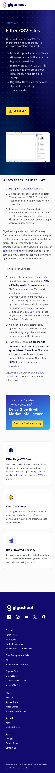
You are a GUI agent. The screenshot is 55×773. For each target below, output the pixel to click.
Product (9, 630)
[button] (52, 5)
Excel (25, 312)
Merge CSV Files (13, 685)
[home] (14, 5)
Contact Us (11, 748)
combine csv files (12, 251)
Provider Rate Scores (16, 711)
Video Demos (12, 707)
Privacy (9, 739)
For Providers (12, 635)
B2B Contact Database (17, 664)
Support (9, 718)
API (7, 660)
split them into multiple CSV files (29, 475)
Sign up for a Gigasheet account (25, 188)
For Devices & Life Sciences (19, 648)
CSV (31, 312)
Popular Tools (12, 671)
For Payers (11, 639)
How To (9, 697)
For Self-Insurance (14, 644)
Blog (8, 693)
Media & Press (13, 727)
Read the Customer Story (27, 423)
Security (9, 734)
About (8, 723)
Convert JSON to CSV (16, 680)
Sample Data (12, 702)
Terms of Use (12, 743)
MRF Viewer (11, 676)
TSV (36, 312)
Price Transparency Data (17, 655)
